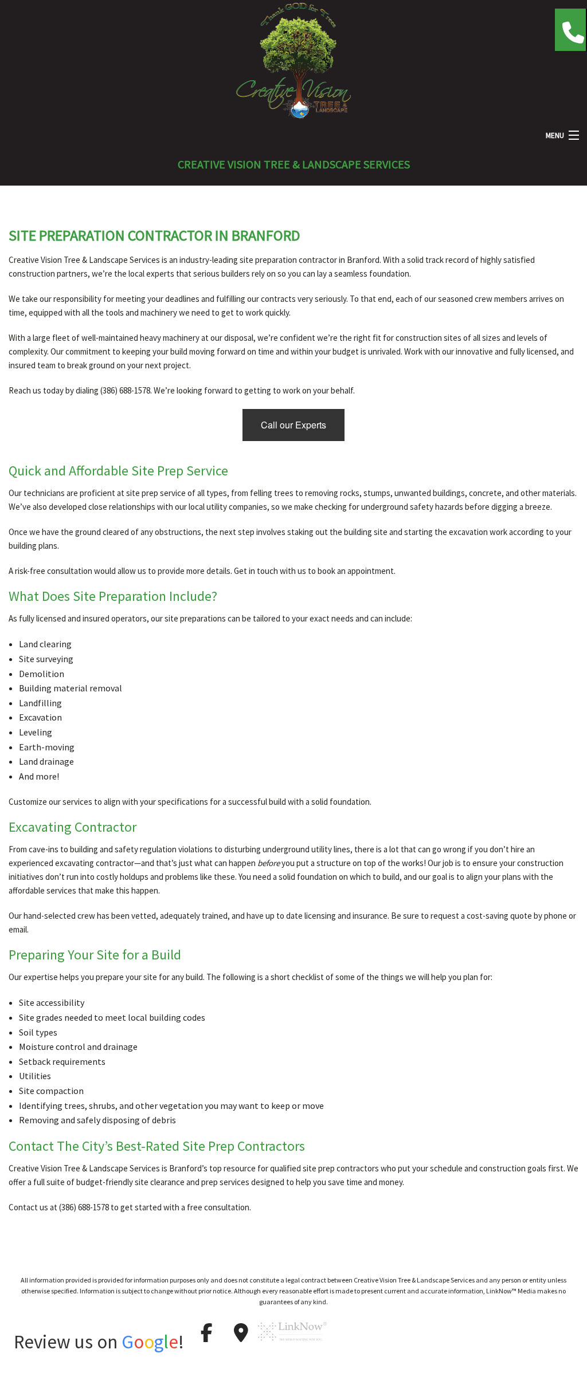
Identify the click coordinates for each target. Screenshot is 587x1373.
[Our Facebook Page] (206, 1333)
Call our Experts (293, 424)
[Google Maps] (241, 1333)
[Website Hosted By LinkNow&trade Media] (292, 1346)
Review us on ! (99, 1342)
